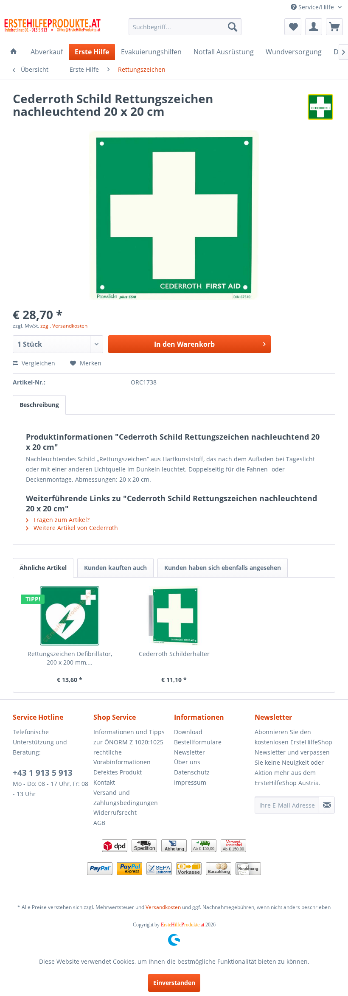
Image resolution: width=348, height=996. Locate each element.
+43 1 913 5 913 (43, 772)
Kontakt (104, 782)
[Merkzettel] (292, 26)
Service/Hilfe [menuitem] (316, 7)
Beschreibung (39, 405)
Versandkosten (163, 907)
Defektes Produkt (117, 772)
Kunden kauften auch (115, 568)
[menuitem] (185, 26)
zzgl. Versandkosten (63, 325)
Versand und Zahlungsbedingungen (125, 797)
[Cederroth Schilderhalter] (174, 615)
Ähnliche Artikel (43, 568)
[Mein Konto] (313, 26)
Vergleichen (37, 363)
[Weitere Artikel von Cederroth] (320, 107)
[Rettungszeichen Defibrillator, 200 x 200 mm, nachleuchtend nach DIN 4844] (70, 615)
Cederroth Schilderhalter (174, 654)
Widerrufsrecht (115, 812)
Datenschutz (192, 772)
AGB (99, 823)
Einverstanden (174, 983)
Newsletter (189, 752)
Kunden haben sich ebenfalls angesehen (222, 568)
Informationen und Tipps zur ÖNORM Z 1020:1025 (129, 737)
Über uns (187, 762)
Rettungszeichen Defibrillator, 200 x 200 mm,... (70, 658)
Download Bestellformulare (198, 737)
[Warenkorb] (334, 26)
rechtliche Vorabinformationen (122, 757)
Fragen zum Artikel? (61, 520)
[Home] (13, 52)
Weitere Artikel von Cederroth (75, 528)
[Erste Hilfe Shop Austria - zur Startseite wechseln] (52, 28)
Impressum (190, 782)
